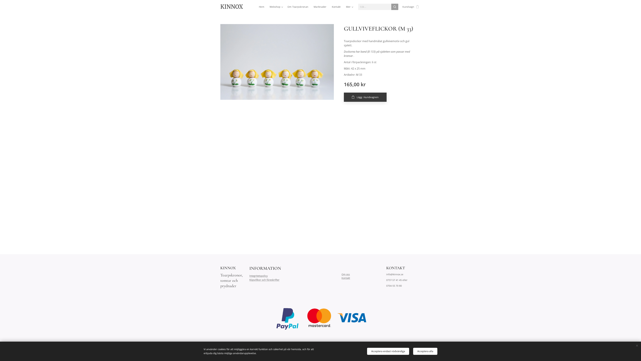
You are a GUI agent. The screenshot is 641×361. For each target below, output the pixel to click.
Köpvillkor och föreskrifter (264, 279)
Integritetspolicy (258, 275)
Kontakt (346, 278)
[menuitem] (262, 7)
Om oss (346, 274)
